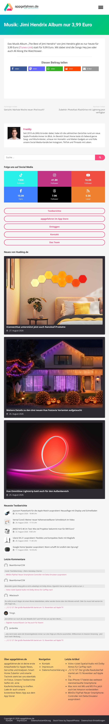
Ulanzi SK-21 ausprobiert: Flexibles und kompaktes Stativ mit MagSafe (44, 538)
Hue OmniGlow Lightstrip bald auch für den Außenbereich (37, 491)
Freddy (27, 129)
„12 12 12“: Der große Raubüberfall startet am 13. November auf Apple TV (85, 673)
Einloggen (54, 226)
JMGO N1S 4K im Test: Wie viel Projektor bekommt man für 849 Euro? (43, 529)
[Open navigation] (101, 7)
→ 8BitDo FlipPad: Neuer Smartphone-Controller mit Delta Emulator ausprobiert (35, 575)
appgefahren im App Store (54, 218)
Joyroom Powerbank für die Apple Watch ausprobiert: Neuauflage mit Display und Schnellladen (55, 511)
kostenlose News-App (15, 692)
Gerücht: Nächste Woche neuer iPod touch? (24, 109)
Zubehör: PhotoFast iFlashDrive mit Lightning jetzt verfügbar (82, 111)
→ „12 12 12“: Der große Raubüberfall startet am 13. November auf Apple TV (33, 607)
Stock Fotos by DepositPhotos (66, 720)
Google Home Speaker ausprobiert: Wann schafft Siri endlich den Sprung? (45, 547)
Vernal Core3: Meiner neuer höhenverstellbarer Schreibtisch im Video (43, 520)
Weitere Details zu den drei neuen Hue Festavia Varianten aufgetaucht (44, 410)
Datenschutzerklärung (53, 670)
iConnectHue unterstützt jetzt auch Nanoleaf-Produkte (35, 327)
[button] (18, 68)
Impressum (47, 666)
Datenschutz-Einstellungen (93, 720)
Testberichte (54, 210)
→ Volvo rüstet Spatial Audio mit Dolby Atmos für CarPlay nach (28, 590)
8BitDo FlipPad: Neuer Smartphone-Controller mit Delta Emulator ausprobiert (86, 696)
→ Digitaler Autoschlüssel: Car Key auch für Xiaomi (23, 622)
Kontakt (54, 234)
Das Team (54, 242)
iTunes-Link (25, 47)
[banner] (21, 7)
